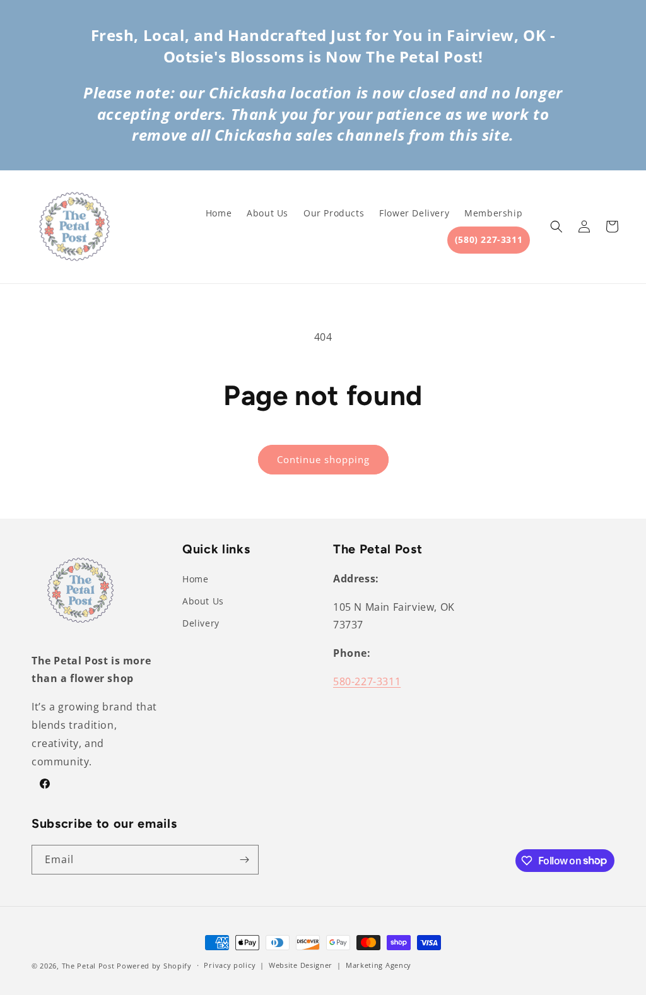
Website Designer (300, 965)
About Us (203, 601)
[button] (556, 226)
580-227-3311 (367, 681)
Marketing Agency (378, 965)
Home (195, 579)
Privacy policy (229, 965)
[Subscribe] (244, 859)
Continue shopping (323, 459)
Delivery (201, 623)
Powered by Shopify (154, 965)
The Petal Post (88, 965)
